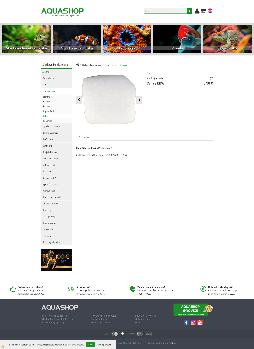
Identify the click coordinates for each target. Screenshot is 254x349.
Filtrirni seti (48, 115)
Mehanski (47, 96)
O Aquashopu (142, 319)
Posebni (46, 106)
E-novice (140, 322)
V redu (90, 344)
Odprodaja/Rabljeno (51, 242)
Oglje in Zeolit (49, 111)
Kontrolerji (47, 145)
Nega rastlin (47, 171)
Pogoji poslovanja (100, 319)
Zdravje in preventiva (51, 203)
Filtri (44, 84)
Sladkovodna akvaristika (92, 65)
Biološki (46, 101)
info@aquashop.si (58, 322)
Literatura (46, 235)
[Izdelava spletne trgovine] (173, 342)
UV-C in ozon (48, 139)
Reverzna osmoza (50, 132)
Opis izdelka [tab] (84, 137)
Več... (43, 293)
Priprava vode (48, 190)
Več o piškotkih (104, 344)
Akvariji (45, 71)
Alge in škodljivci (49, 184)
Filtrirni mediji (48, 91)
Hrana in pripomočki (51, 197)
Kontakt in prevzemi (101, 322)
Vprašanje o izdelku (155, 78)
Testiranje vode (49, 164)
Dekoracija (47, 210)
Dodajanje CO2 (49, 177)
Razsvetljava (48, 78)
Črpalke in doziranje (51, 126)
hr (210, 11)
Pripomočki (48, 120)
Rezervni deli (48, 229)
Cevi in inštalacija (50, 158)
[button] (139, 100)
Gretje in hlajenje (49, 152)
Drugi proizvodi (49, 222)
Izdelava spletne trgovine (159, 342)
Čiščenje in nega (49, 216)
